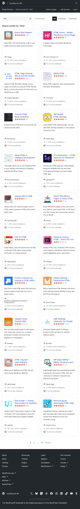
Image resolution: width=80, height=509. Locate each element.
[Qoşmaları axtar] (30, 19)
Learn (43, 455)
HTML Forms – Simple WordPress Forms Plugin (64, 33)
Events (63, 459)
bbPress (6, 480)
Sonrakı (47, 443)
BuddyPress (7, 484)
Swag (64, 466)
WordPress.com (9, 473)
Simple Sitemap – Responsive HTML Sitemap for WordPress (64, 279)
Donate (64, 463)
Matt (5, 477)
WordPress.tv (47, 466)
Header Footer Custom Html (21, 320)
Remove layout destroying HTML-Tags (64, 402)
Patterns (25, 466)
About (4, 455)
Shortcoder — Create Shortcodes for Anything (26, 402)
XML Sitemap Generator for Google (63, 320)
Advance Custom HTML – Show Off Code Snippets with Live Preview (64, 238)
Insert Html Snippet (23, 32)
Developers (45, 463)
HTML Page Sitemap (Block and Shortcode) (25, 74)
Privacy (5, 466)
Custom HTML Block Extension (22, 115)
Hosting (5, 463)
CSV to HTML (21, 237)
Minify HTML (59, 73)
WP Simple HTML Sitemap (60, 115)
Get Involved (66, 455)
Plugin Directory (7, 9)
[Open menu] (76, 3)
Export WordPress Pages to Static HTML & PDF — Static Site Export (65, 197)
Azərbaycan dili (13, 494)
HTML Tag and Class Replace (21, 361)
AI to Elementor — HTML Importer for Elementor (64, 156)
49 (42, 443)
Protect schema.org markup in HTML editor (25, 279)
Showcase (26, 455)
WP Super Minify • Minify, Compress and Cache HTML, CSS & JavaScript (63, 361)
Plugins (24, 463)
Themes (25, 459)
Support (44, 459)
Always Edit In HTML (24, 196)
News (4, 459)
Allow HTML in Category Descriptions (25, 156)
